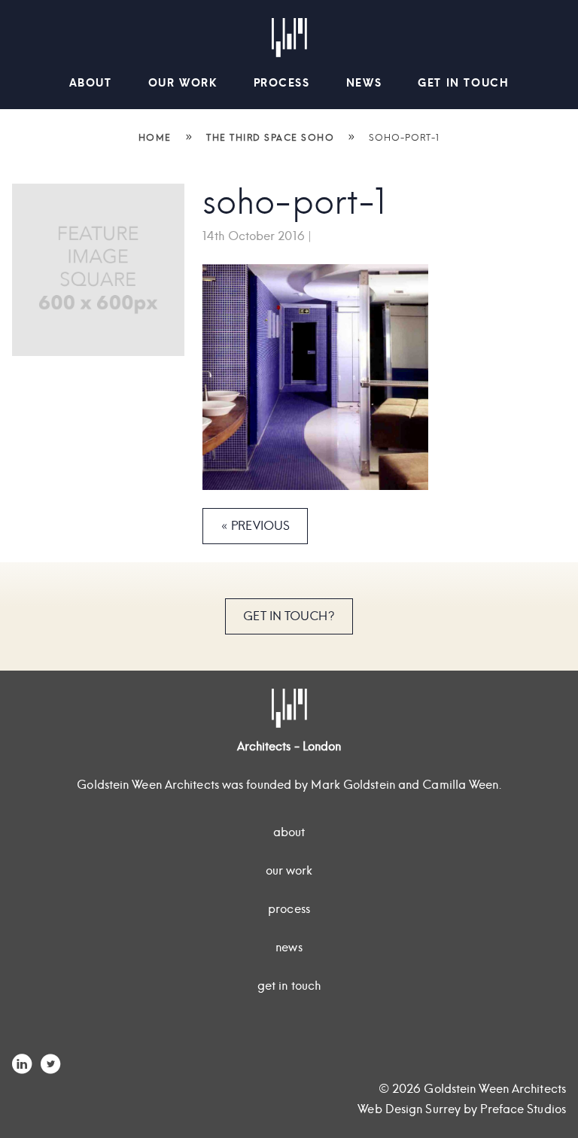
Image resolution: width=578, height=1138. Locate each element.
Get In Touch (463, 82)
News (364, 82)
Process (282, 82)
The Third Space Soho (270, 137)
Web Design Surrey (409, 1109)
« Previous (255, 526)
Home (155, 137)
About (90, 82)
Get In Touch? (288, 616)
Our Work (183, 82)
